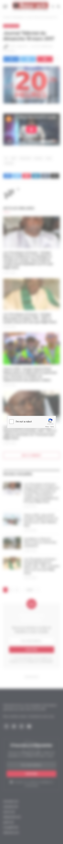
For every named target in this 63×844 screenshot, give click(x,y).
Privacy (47, 426)
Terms (52, 426)
